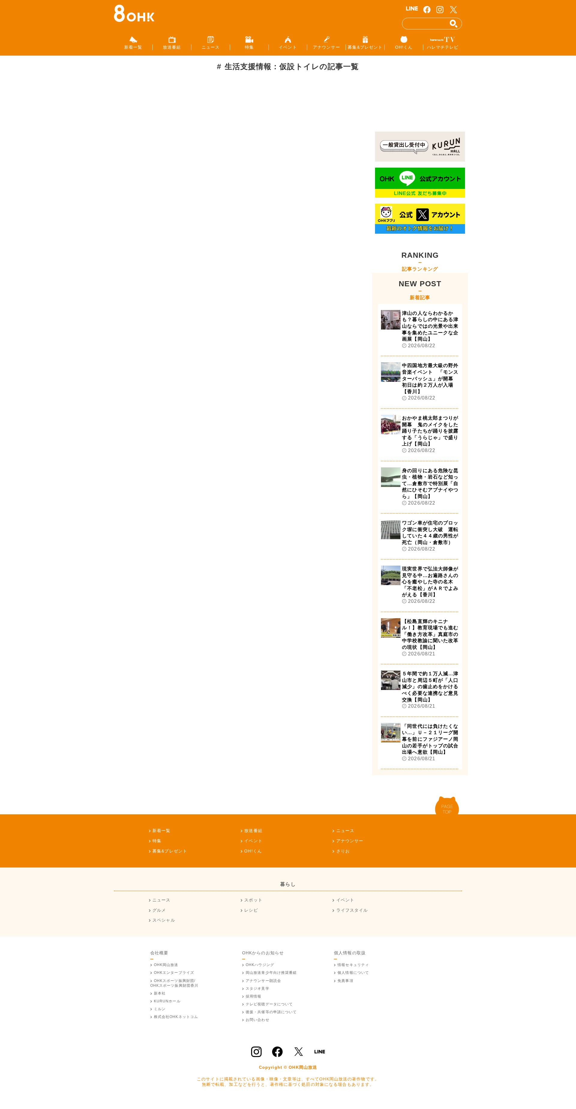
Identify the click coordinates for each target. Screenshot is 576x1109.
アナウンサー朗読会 (263, 981)
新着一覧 (161, 830)
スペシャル (163, 920)
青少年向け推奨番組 (271, 973)
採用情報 (253, 996)
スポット (253, 900)
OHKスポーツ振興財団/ (174, 983)
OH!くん (253, 851)
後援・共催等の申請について (271, 1012)
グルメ (159, 910)
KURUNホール (167, 1001)
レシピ (251, 910)
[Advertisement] (217, 100)
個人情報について (353, 973)
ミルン (160, 1009)
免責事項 (345, 981)
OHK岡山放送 (166, 965)
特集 (156, 840)
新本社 (160, 993)
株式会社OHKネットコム (176, 1017)
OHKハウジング (260, 965)
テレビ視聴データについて (269, 1004)
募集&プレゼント (169, 851)
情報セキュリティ (353, 965)
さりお (343, 851)
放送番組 (253, 830)
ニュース (345, 830)
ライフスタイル (352, 910)
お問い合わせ (257, 1020)
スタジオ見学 (257, 988)
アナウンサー (349, 840)
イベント (253, 840)
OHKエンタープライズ (174, 973)
